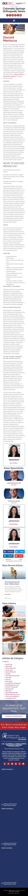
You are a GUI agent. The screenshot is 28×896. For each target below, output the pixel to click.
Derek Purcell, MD (14, 501)
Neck (7, 679)
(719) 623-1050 (17, 727)
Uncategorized (9, 698)
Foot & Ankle (9, 668)
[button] (14, 20)
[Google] (15, 15)
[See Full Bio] (17, 463)
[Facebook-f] (7, 15)
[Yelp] (18, 15)
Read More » (8, 594)
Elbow (7, 666)
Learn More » (14, 485)
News (7, 681)
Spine (7, 690)
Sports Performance (11, 694)
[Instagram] (10, 15)
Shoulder (8, 689)
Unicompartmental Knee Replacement (12, 582)
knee (17, 46)
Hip (6, 674)
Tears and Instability (11, 696)
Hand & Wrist (9, 672)
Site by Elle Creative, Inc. (14, 893)
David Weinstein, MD (14, 483)
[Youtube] (20, 15)
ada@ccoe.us (17, 758)
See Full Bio (13, 463)
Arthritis (7, 664)
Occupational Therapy (12, 683)
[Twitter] (13, 15)
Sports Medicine (10, 692)
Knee (7, 677)
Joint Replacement (11, 675)
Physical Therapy (10, 687)
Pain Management (10, 685)
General (7, 670)
